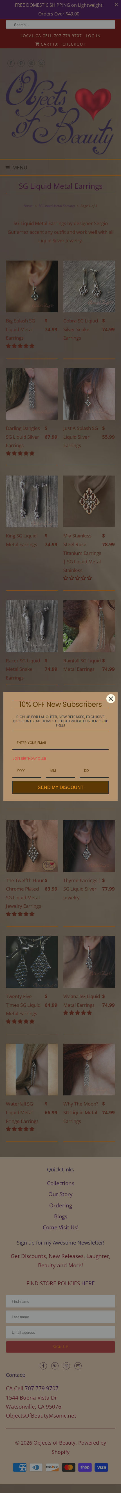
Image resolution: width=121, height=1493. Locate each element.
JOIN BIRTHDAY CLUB (29, 758)
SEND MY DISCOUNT (61, 787)
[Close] (111, 698)
